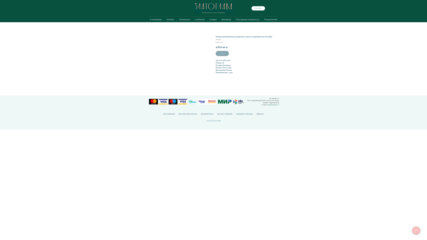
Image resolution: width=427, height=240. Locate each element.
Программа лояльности (247, 19)
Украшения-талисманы (244, 114)
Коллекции (184, 19)
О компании (156, 19)
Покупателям (270, 19)
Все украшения (169, 114)
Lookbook (199, 19)
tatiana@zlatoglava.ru (272, 105)
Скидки (213, 19)
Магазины (226, 19)
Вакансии (260, 114)
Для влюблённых (207, 114)
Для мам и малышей (224, 114)
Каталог (170, 19)
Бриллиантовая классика (188, 114)
